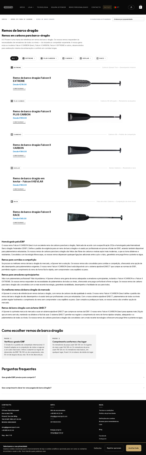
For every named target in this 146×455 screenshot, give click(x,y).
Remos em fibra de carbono (21, 19)
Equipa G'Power (58, 7)
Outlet (107, 7)
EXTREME (30, 58)
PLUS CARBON (50, 58)
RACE (102, 58)
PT (118, 7)
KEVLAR (87, 58)
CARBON (69, 58)
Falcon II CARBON (125, 278)
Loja (30, 7)
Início (22, 7)
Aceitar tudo (134, 448)
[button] (131, 7)
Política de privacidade (54, 451)
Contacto (96, 7)
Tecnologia (42, 7)
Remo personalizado (78, 7)
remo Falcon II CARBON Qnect (21, 245)
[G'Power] (8, 7)
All (14, 58)
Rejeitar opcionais (114, 448)
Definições (98, 448)
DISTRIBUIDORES (55, 422)
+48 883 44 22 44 (8, 430)
